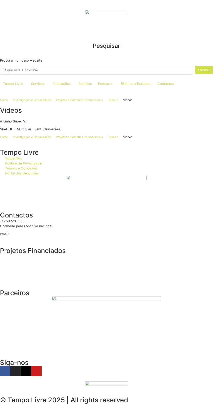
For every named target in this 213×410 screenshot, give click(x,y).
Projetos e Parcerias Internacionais (79, 100)
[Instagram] (15, 371)
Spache (113, 100)
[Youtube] (36, 371)
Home (4, 100)
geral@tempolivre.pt (26, 234)
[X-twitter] (26, 371)
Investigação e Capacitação (32, 100)
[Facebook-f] (5, 371)
